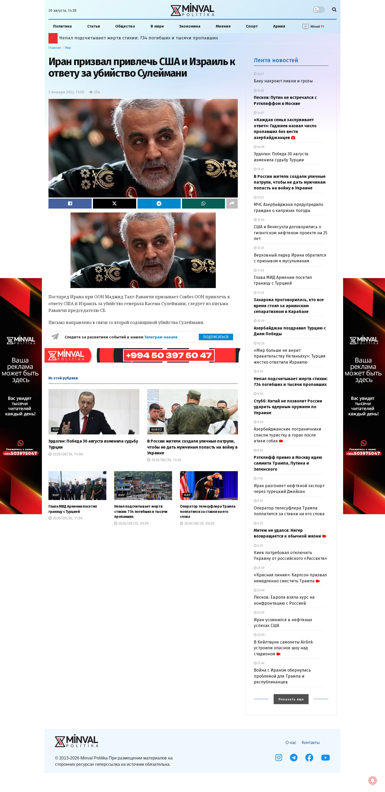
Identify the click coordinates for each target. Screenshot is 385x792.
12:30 (260, 248)
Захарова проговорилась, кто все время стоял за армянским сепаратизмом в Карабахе (289, 305)
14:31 (260, 74)
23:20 (260, 612)
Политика (62, 26)
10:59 (260, 321)
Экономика (189, 26)
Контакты (311, 742)
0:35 (259, 523)
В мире (157, 26)
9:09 (259, 422)
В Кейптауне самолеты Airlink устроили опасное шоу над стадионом (283, 648)
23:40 (260, 590)
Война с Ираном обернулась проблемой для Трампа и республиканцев (282, 676)
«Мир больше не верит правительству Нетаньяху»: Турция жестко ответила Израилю (290, 356)
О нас (290, 742)
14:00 (260, 147)
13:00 (260, 220)
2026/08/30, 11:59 (67, 518)
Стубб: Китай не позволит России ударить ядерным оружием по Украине (288, 406)
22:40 (260, 663)
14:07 (260, 113)
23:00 (260, 635)
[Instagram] (278, 758)
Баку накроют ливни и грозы (283, 80)
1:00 (259, 478)
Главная (54, 48)
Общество (125, 26)
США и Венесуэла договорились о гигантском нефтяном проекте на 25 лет (290, 232)
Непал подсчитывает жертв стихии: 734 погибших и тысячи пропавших (140, 511)
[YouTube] (325, 758)
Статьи (93, 26)
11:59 (260, 270)
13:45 (260, 169)
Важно (156, 429)
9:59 (259, 371)
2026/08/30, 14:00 (67, 454)
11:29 (260, 293)
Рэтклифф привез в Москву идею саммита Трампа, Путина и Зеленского (133, 38)
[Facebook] (309, 758)
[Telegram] (294, 758)
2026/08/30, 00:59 (198, 523)
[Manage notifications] (372, 780)
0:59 (259, 501)
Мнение (223, 26)
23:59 (260, 568)
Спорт (252, 26)
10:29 (260, 343)
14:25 (260, 90)
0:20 (259, 546)
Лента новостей (276, 60)
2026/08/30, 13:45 (165, 460)
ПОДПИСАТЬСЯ (216, 337)
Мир (68, 48)
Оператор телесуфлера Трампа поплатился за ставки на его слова (207, 511)
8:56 (259, 450)
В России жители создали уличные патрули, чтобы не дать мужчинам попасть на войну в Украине (192, 447)
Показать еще (291, 699)
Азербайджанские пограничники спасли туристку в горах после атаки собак (287, 435)
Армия (279, 26)
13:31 (260, 197)
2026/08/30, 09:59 (133, 523)
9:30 (259, 394)
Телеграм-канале (161, 337)
